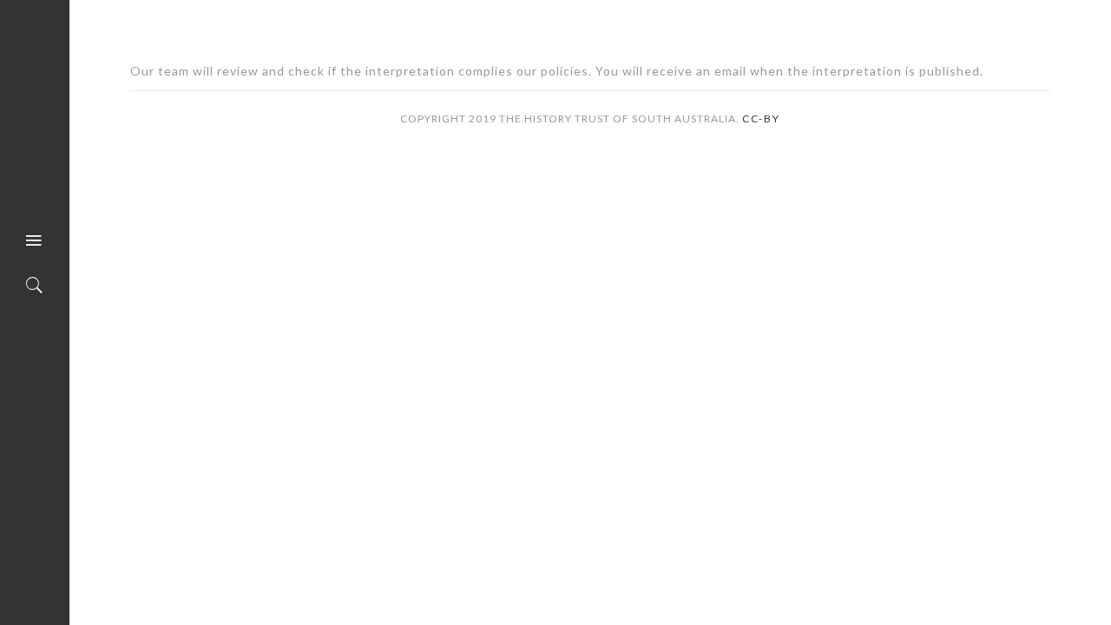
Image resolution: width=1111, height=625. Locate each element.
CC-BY (761, 118)
